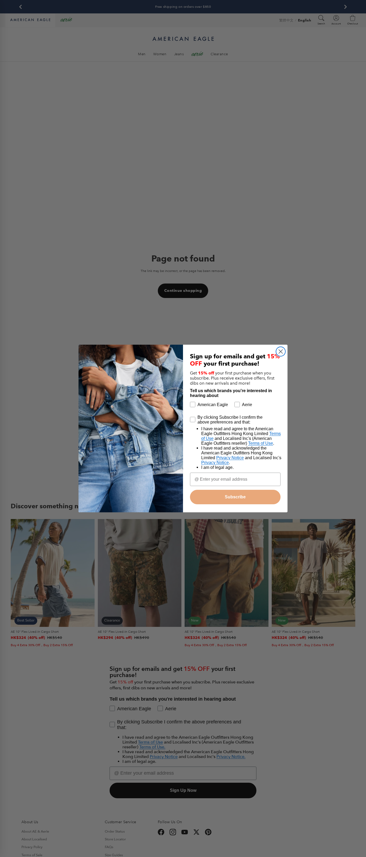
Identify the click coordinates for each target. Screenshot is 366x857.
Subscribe (235, 497)
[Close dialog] (280, 351)
